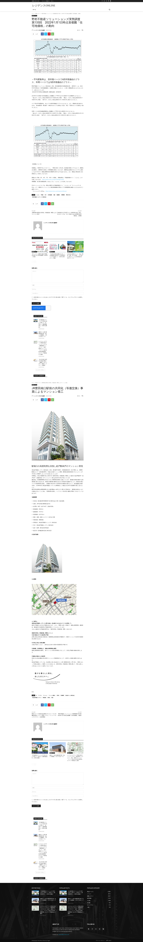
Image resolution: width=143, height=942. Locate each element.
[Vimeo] (108, 1)
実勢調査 (63, 194)
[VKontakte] (103, 929)
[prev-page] (33, 262)
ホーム (33, 13)
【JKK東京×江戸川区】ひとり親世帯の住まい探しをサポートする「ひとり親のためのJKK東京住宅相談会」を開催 (69, 214)
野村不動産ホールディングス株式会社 (39, 197)
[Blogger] (88, 929)
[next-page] (35, 262)
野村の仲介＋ (68, 194)
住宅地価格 (50, 194)
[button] (109, 9)
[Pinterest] (49, 33)
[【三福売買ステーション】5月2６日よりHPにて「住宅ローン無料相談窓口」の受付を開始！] (36, 320)
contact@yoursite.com (63, 934)
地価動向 (58, 194)
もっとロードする (39, 370)
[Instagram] (104, 1)
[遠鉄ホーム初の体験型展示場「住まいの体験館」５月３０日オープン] (36, 332)
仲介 (45, 194)
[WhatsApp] (52, 33)
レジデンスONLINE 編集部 (40, 30)
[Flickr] (95, 929)
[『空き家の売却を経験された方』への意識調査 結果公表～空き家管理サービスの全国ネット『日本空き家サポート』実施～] (58, 246)
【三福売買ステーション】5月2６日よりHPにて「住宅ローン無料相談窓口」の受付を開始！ (47, 893)
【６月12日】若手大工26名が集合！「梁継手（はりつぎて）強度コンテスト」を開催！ (43, 362)
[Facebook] (102, 1)
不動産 (42, 194)
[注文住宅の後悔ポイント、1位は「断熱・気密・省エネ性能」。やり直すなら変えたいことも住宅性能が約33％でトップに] (75, 246)
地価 (54, 194)
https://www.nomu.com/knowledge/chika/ (53, 179)
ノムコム (37, 194)
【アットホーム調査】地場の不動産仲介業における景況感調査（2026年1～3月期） (40, 255)
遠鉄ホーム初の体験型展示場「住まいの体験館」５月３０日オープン (48, 900)
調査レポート (38, 13)
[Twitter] (106, 1)
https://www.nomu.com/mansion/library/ (56, 191)
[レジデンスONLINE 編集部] (33, 30)
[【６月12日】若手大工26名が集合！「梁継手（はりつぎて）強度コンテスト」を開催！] (36, 360)
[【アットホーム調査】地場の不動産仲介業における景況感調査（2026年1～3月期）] (40, 246)
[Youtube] (110, 1)
